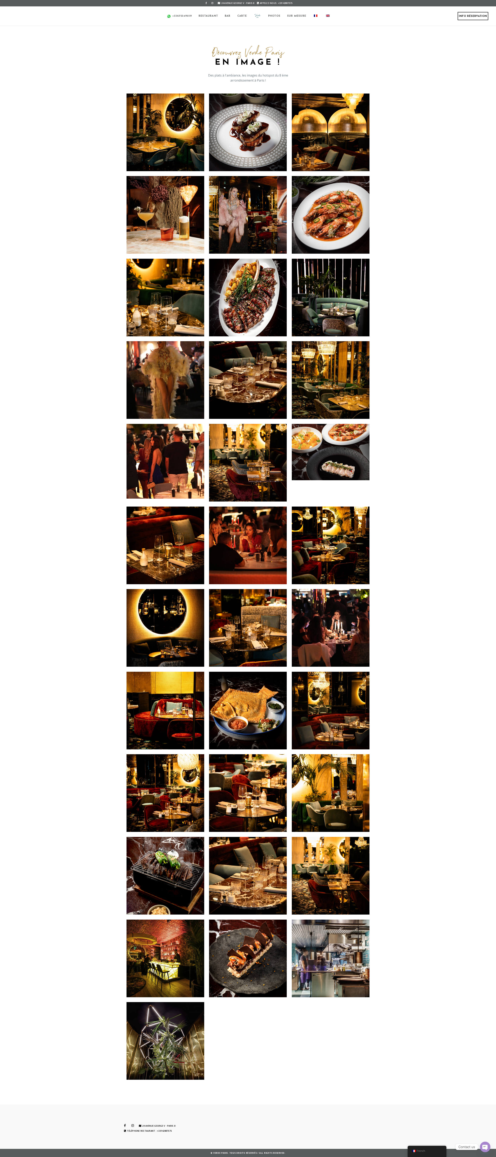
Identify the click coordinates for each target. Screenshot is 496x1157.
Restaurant (208, 16)
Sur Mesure (296, 16)
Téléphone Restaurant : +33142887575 (149, 1131)
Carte (242, 16)
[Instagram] (212, 3)
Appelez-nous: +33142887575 (276, 3)
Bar (228, 16)
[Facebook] (206, 3)
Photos (274, 16)
